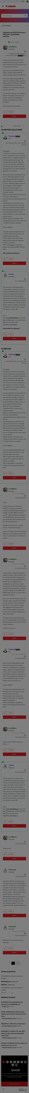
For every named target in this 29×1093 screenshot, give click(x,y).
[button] (26, 2)
